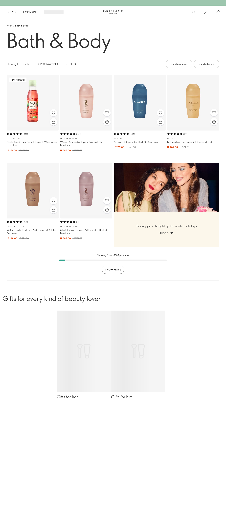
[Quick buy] (53, 122)
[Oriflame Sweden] (113, 12)
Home (10, 25)
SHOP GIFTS (166, 233)
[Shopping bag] (218, 12)
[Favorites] (53, 112)
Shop (12, 12)
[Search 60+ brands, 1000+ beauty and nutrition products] (193, 12)
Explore (30, 12)
